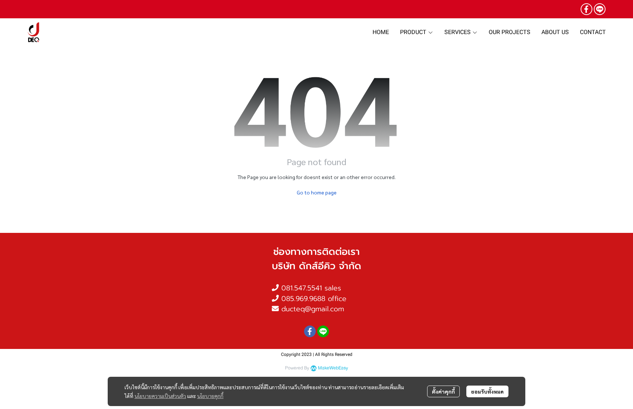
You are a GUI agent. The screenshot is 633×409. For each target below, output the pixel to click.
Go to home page (317, 192)
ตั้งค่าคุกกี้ (443, 391)
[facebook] (586, 9)
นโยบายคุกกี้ (210, 396)
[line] (600, 9)
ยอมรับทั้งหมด (487, 391)
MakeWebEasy (333, 368)
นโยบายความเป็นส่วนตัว (160, 396)
